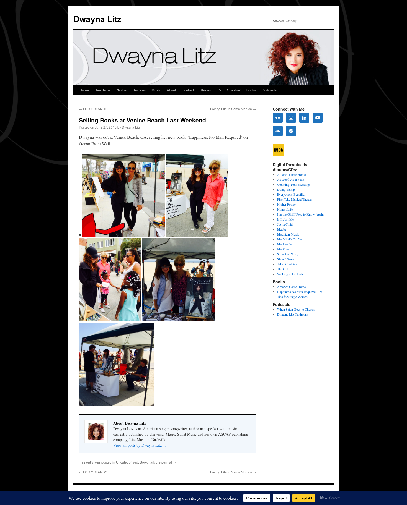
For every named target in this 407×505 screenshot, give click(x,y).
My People (284, 244)
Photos (121, 90)
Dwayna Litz (97, 19)
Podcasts (269, 90)
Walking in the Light (290, 274)
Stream (205, 90)
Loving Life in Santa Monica (233, 108)
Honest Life (285, 209)
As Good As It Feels (291, 179)
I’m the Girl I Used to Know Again (300, 214)
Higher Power (286, 204)
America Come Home (291, 174)
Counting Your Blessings (293, 184)
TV (219, 90)
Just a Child (285, 224)
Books (251, 90)
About (171, 90)
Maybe (281, 229)
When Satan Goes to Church (296, 309)
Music (156, 90)
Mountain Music (288, 234)
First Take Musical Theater (294, 199)
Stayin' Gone (285, 259)
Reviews (139, 90)
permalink (168, 462)
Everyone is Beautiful (291, 194)
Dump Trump (286, 189)
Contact (188, 90)
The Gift (282, 269)
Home (84, 90)
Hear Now (102, 90)
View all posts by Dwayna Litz (140, 445)
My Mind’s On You (290, 239)
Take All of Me (287, 264)
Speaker (233, 90)
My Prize (283, 249)
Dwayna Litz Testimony (292, 314)
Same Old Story (287, 254)
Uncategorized (127, 462)
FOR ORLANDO (93, 108)
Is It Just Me (285, 219)
